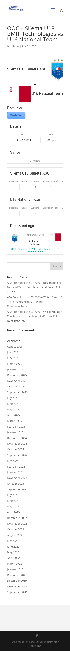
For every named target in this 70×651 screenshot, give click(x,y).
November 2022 (17, 523)
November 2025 (17, 381)
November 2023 (17, 478)
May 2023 (13, 506)
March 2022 (14, 563)
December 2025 (17, 375)
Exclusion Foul (50, 181)
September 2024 (17, 455)
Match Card (16, 115)
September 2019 (17, 592)
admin (15, 46)
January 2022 (15, 569)
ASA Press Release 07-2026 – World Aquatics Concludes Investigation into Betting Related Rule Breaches (35, 316)
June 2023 (13, 500)
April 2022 (13, 558)
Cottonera (35, 161)
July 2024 (12, 461)
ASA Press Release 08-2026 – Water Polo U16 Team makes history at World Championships (34, 301)
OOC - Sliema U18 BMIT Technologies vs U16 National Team (35, 250)
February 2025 (16, 426)
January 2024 (15, 472)
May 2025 (13, 409)
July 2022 (12, 540)
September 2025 (17, 392)
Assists (35, 181)
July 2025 (12, 398)
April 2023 (13, 512)
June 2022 (13, 546)
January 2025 (15, 432)
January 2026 (15, 369)
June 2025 (13, 403)
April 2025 (13, 415)
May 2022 (13, 552)
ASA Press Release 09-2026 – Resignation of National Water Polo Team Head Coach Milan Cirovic (35, 287)
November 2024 (17, 443)
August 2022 (15, 535)
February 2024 (16, 466)
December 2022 (17, 518)
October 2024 (15, 449)
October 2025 (15, 386)
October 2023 (15, 483)
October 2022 (15, 529)
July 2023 (12, 495)
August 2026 (15, 346)
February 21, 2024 (35, 235)
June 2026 (13, 358)
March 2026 (14, 363)
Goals (24, 181)
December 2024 (17, 438)
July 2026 (12, 352)
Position (13, 181)
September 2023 (17, 489)
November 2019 (17, 586)
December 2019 (17, 580)
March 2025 (14, 421)
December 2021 (17, 575)
